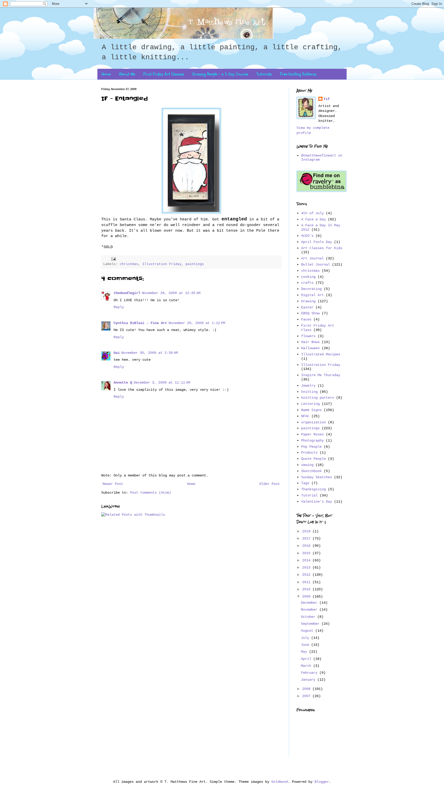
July (306, 638)
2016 (307, 546)
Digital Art (312, 295)
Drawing (308, 301)
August (308, 631)
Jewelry (308, 386)
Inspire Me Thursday (320, 375)
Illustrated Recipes (320, 354)
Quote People (313, 459)
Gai (117, 353)
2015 (307, 553)
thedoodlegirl (127, 293)
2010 (307, 589)
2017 (307, 538)
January (309, 680)
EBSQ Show (310, 313)
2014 (307, 560)
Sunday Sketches (316, 477)
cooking (308, 277)
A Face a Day (313, 219)
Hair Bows (310, 342)
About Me (127, 74)
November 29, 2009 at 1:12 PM (197, 323)
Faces (306, 319)
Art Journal (312, 258)
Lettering (310, 404)
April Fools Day (316, 242)
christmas (129, 264)
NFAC (305, 416)
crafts (307, 283)
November (310, 610)
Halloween (310, 348)
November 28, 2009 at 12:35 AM (171, 293)
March (307, 666)
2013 (307, 567)
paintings (195, 264)
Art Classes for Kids (321, 248)
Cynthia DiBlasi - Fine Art (140, 323)
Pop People (311, 447)
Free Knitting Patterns (298, 74)
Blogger (321, 782)
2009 (307, 596)
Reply (119, 307)
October (309, 617)
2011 (307, 582)
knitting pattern (317, 398)
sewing (307, 465)
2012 (307, 575)
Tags (305, 483)
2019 (307, 531)
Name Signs (311, 410)
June (306, 645)
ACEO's (307, 236)
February (310, 673)
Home (106, 74)
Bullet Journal (315, 264)
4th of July (312, 213)
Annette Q (123, 382)
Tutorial (309, 495)
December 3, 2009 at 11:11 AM (162, 382)
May (305, 652)
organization (313, 422)
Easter (307, 307)
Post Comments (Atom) (150, 493)
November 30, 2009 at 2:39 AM (149, 353)
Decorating (311, 289)
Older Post (269, 484)
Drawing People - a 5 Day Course (220, 74)
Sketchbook (311, 471)
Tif (326, 99)
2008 (307, 689)
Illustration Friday (161, 264)
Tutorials (264, 74)
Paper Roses (312, 434)
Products (309, 453)
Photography (312, 440)
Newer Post (113, 484)
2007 (307, 696)
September (311, 624)
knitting (309, 392)
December (310, 603)
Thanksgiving (313, 489)
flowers (308, 336)
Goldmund (279, 782)
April (307, 659)
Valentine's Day (316, 502)
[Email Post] (114, 259)
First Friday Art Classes (163, 74)
